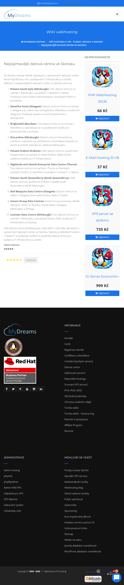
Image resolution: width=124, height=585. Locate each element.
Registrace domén (74, 349)
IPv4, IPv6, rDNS (73, 390)
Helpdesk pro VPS (13, 493)
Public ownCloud (73, 499)
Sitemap (68, 534)
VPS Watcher (11, 499)
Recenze (68, 430)
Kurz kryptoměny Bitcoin (77, 516)
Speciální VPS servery (75, 476)
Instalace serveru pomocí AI (79, 522)
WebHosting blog (73, 487)
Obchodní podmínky (75, 396)
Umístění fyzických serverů (78, 361)
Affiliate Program (73, 425)
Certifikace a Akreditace (76, 355)
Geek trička (70, 505)
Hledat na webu (73, 539)
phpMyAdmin (11, 481)
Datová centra (72, 367)
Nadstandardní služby (76, 481)
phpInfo (8, 476)
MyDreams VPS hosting (55, 571)
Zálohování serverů (74, 372)
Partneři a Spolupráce (76, 419)
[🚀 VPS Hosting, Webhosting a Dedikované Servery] (17, 14)
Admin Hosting (12, 470)
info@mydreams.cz (49, 3)
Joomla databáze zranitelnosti (80, 545)
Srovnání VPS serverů (76, 384)
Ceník (67, 343)
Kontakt (68, 338)
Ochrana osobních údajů (77, 401)
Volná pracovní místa (75, 528)
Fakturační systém (13, 505)
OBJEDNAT (103, 118)
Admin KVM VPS (12, 487)
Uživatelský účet (12, 510)
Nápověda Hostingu (75, 378)
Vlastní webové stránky (76, 493)
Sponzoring (70, 510)
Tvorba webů (71, 407)
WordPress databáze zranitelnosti (82, 551)
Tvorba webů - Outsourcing (79, 413)
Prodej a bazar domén (76, 470)
